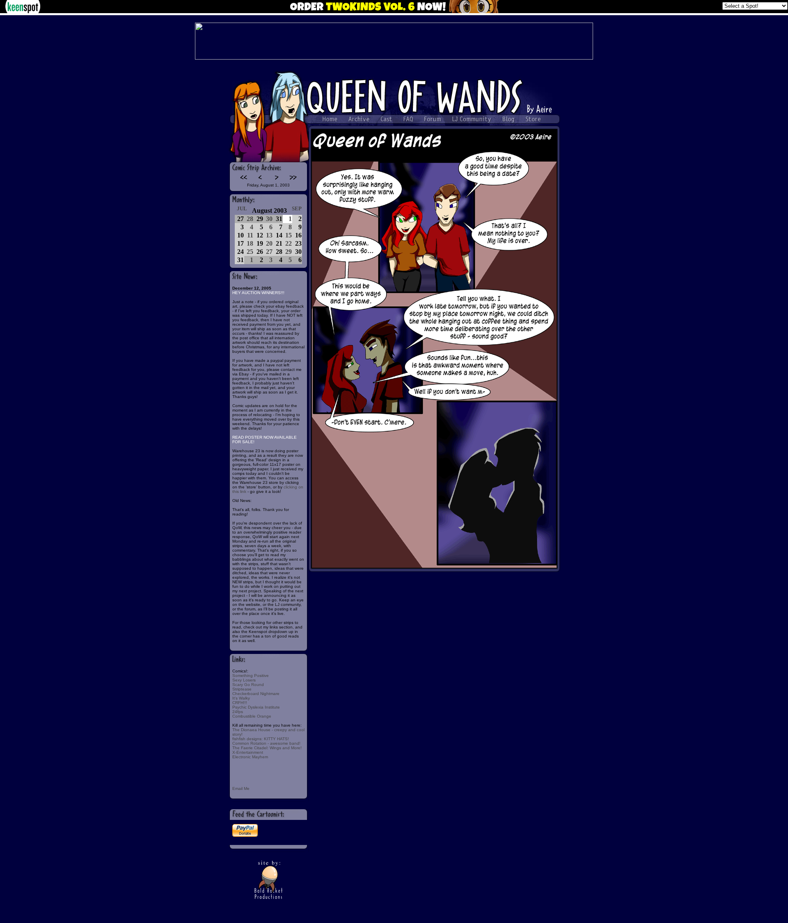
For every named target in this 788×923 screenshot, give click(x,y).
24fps (237, 711)
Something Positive (250, 675)
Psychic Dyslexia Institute (256, 707)
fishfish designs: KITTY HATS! (260, 739)
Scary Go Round (248, 684)
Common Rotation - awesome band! (266, 743)
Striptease (242, 689)
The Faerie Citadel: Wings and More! (267, 748)
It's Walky (241, 698)
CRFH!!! (239, 702)
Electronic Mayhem (250, 757)
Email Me (241, 788)
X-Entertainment (247, 752)
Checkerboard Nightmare (255, 693)
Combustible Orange (251, 716)
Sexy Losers (244, 680)
